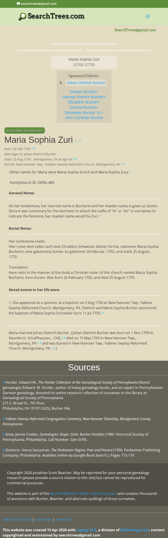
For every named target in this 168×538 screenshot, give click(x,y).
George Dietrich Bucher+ (84, 97)
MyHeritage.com (134, 530)
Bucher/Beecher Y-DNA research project (83, 493)
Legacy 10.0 (86, 530)
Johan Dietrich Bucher (86, 83)
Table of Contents (17, 519)
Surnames (43, 519)
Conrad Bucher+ (84, 107)
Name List (64, 519)
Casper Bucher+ (84, 92)
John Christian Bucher (84, 118)
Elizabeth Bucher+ (84, 102)
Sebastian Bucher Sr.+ (84, 112)
